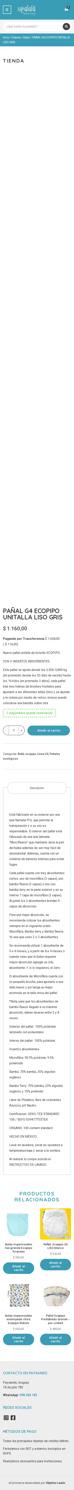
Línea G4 (42, 753)
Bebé (26, 37)
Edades (16, 37)
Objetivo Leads (55, 1482)
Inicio (6, 37)
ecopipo (30, 753)
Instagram (6, 1418)
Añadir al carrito (48, 730)
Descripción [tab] (37, 788)
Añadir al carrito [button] (18, 1268)
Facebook (13, 1418)
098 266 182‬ (28, 1395)
